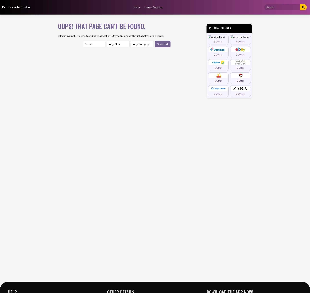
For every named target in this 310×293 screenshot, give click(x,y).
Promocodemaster (16, 7)
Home (137, 7)
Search (161, 44)
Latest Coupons (153, 7)
